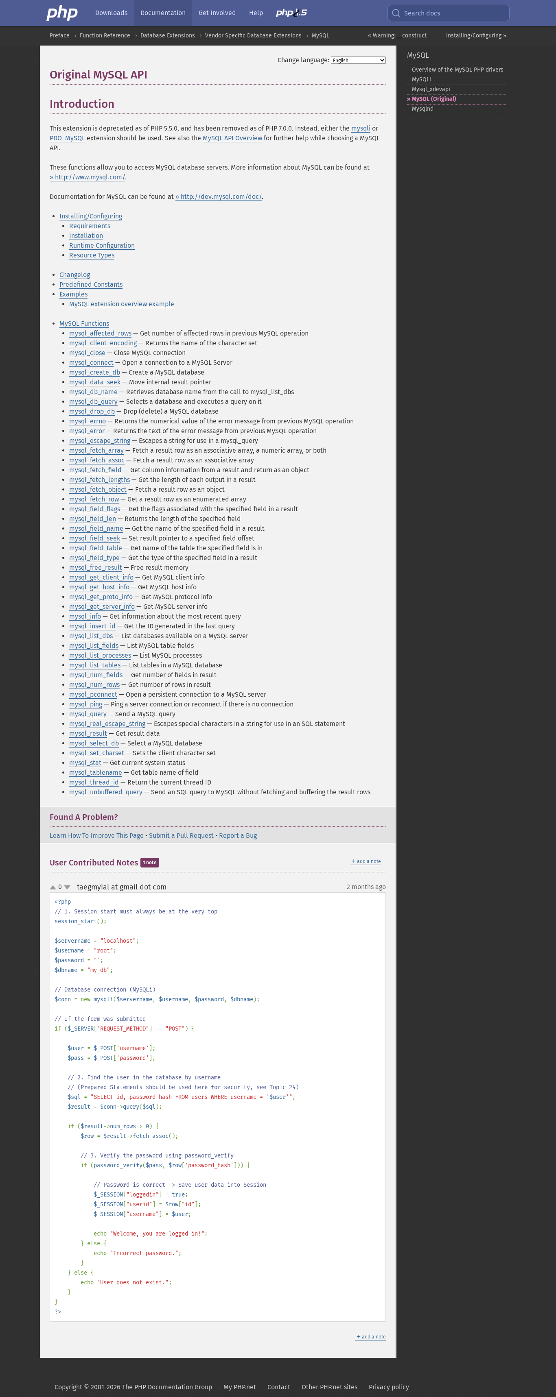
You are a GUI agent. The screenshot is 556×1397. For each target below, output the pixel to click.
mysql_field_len (92, 519)
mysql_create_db (94, 372)
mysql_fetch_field (95, 470)
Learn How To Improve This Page (97, 835)
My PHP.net (239, 1387)
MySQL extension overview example (121, 304)
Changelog (74, 275)
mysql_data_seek (94, 382)
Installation (86, 236)
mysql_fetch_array (96, 450)
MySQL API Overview (232, 138)
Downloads (111, 13)
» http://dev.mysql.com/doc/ (218, 197)
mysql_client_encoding (103, 343)
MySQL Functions (84, 323)
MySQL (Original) (434, 99)
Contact (278, 1387)
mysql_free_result (95, 567)
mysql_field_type (94, 558)
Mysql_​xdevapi (431, 89)
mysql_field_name (96, 528)
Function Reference (105, 35)
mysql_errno (87, 421)
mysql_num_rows (94, 685)
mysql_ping (85, 704)
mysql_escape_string (99, 441)
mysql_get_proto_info (101, 597)
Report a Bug (238, 835)
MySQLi (421, 79)
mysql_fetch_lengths (99, 480)
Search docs (422, 13)
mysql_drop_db (92, 411)
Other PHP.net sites (329, 1387)
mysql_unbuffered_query (105, 792)
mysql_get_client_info (101, 577)
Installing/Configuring (90, 216)
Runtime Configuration (102, 245)
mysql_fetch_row (94, 499)
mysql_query (88, 714)
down (67, 887)
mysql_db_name (93, 392)
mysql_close (87, 353)
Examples (73, 294)
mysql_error (87, 431)
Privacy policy (389, 1387)
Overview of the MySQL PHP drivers (457, 69)
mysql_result (88, 733)
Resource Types (91, 255)
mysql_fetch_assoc (97, 460)
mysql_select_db (94, 743)
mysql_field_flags (94, 509)
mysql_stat (85, 763)
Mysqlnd (422, 108)
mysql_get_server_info (102, 606)
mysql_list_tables (94, 665)
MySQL (320, 35)
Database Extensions (167, 35)
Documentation (163, 13)
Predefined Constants (91, 284)
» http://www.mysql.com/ (87, 177)
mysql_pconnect (93, 694)
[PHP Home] (62, 13)
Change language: (303, 60)
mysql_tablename (95, 772)
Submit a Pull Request (181, 835)
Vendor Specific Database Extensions (253, 35)
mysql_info (85, 616)
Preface (60, 35)
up (54, 887)
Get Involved (217, 13)
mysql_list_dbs (91, 636)
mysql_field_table (95, 548)
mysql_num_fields (96, 675)
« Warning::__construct (397, 35)
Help (256, 13)
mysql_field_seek (94, 538)
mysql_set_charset (96, 753)
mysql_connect (91, 362)
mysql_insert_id (92, 626)
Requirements (89, 226)
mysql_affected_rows (100, 333)
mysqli (360, 128)
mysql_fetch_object (98, 489)
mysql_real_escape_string (107, 724)
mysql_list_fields (93, 645)
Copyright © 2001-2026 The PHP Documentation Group (133, 1387)
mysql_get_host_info (99, 587)
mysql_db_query (93, 401)
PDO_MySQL (67, 138)
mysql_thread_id (94, 782)
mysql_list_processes (100, 655)
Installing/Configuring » (476, 35)
